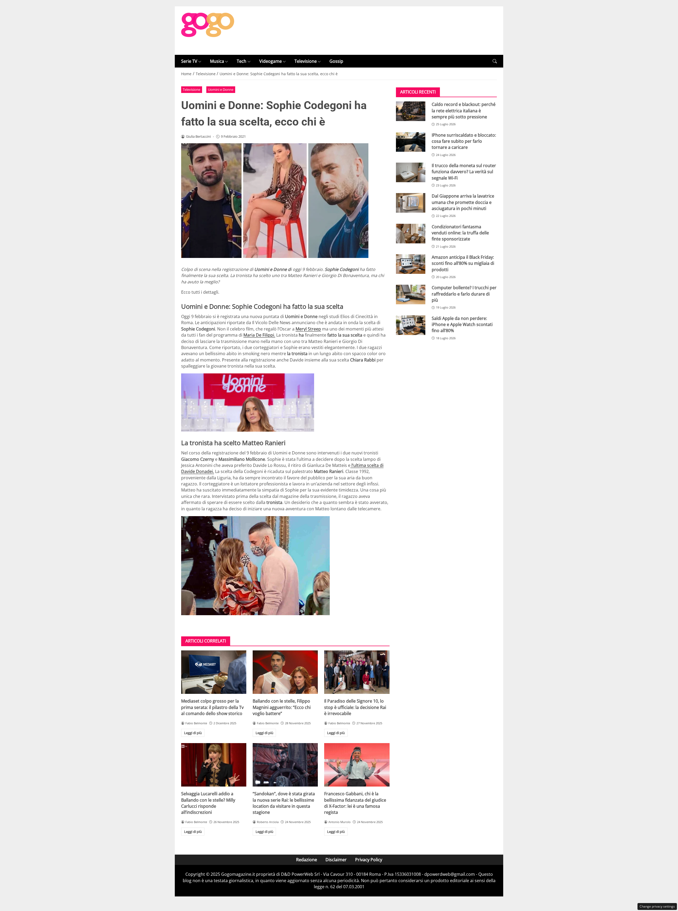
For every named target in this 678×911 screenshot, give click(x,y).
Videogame (270, 61)
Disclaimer (336, 860)
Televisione (306, 61)
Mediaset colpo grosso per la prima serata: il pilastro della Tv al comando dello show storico (212, 707)
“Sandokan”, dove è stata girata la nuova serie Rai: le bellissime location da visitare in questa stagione (284, 803)
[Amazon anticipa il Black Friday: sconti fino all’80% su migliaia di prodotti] (410, 264)
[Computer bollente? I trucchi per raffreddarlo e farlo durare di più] (410, 294)
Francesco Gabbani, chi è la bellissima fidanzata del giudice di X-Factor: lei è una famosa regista (355, 803)
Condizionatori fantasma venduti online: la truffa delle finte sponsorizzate (460, 233)
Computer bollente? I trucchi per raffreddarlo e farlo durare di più (464, 294)
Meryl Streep (308, 329)
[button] (495, 61)
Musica (217, 61)
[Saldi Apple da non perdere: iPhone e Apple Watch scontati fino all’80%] (410, 325)
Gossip (336, 61)
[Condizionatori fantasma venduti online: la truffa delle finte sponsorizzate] (410, 233)
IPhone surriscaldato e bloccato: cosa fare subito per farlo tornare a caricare (464, 141)
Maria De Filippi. (259, 335)
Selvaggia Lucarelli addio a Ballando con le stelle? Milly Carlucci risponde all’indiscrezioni (208, 803)
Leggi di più (193, 732)
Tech (241, 61)
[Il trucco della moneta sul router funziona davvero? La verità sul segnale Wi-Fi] (410, 172)
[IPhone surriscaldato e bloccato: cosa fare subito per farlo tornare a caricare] (410, 142)
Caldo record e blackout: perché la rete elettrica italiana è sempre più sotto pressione (464, 110)
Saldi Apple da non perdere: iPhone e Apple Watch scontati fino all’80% (462, 324)
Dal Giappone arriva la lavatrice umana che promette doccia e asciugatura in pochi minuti (463, 202)
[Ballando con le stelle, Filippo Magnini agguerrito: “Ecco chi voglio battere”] (285, 672)
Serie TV (189, 61)
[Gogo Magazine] (207, 30)
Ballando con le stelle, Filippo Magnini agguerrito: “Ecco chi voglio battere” (282, 707)
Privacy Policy (368, 860)
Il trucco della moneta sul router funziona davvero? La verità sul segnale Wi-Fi (464, 172)
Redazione (306, 860)
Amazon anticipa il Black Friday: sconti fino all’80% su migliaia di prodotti (463, 263)
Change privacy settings (657, 906)
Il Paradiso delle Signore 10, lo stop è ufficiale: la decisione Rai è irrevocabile (355, 707)
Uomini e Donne (220, 89)
